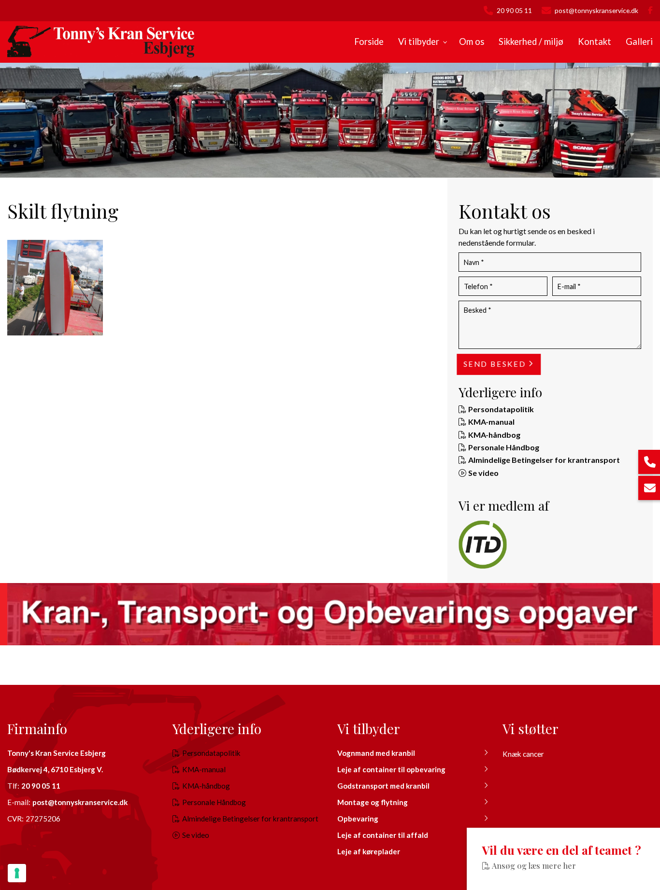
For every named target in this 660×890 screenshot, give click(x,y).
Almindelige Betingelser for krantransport (544, 459)
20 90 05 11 (514, 10)
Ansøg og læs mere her (534, 866)
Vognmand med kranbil (376, 753)
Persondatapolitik (501, 409)
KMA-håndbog (494, 434)
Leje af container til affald (382, 835)
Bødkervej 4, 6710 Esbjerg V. (55, 769)
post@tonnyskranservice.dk (596, 10)
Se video (483, 472)
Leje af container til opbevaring (391, 769)
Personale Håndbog (503, 447)
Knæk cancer (523, 754)
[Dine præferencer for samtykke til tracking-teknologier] (17, 873)
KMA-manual (491, 421)
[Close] (650, 837)
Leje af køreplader (368, 851)
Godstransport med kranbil (383, 785)
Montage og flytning (372, 802)
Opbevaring (357, 818)
